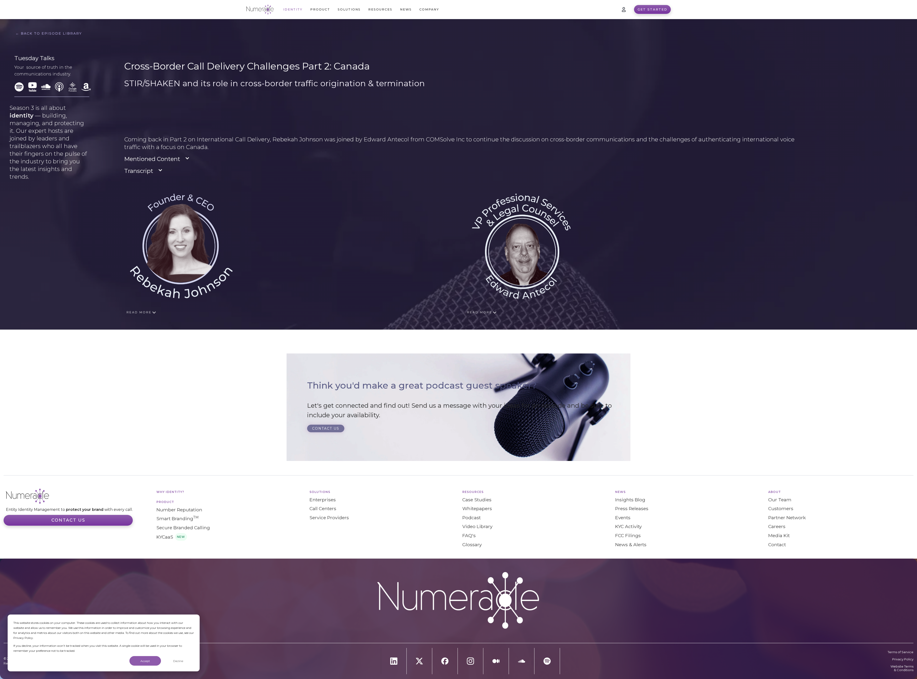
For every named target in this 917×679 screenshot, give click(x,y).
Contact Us (68, 520)
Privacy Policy (902, 659)
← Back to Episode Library (49, 33)
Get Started (652, 9)
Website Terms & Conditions (901, 668)
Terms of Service (900, 652)
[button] (320, 9)
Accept (145, 661)
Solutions (319, 492)
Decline (178, 661)
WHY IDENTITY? (170, 492)
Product (165, 502)
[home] (260, 9)
